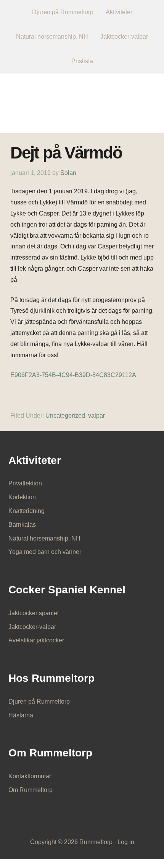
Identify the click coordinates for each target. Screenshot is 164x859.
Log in (125, 842)
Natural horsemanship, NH (44, 538)
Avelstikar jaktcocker (36, 640)
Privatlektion (25, 483)
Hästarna (20, 715)
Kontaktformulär (29, 776)
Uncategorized (65, 415)
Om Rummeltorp (30, 790)
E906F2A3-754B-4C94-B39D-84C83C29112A (73, 375)
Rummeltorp (82, 98)
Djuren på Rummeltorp (39, 701)
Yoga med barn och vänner (44, 552)
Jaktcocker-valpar (32, 627)
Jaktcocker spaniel (33, 613)
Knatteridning (26, 511)
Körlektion (22, 497)
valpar (96, 415)
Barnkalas (22, 524)
